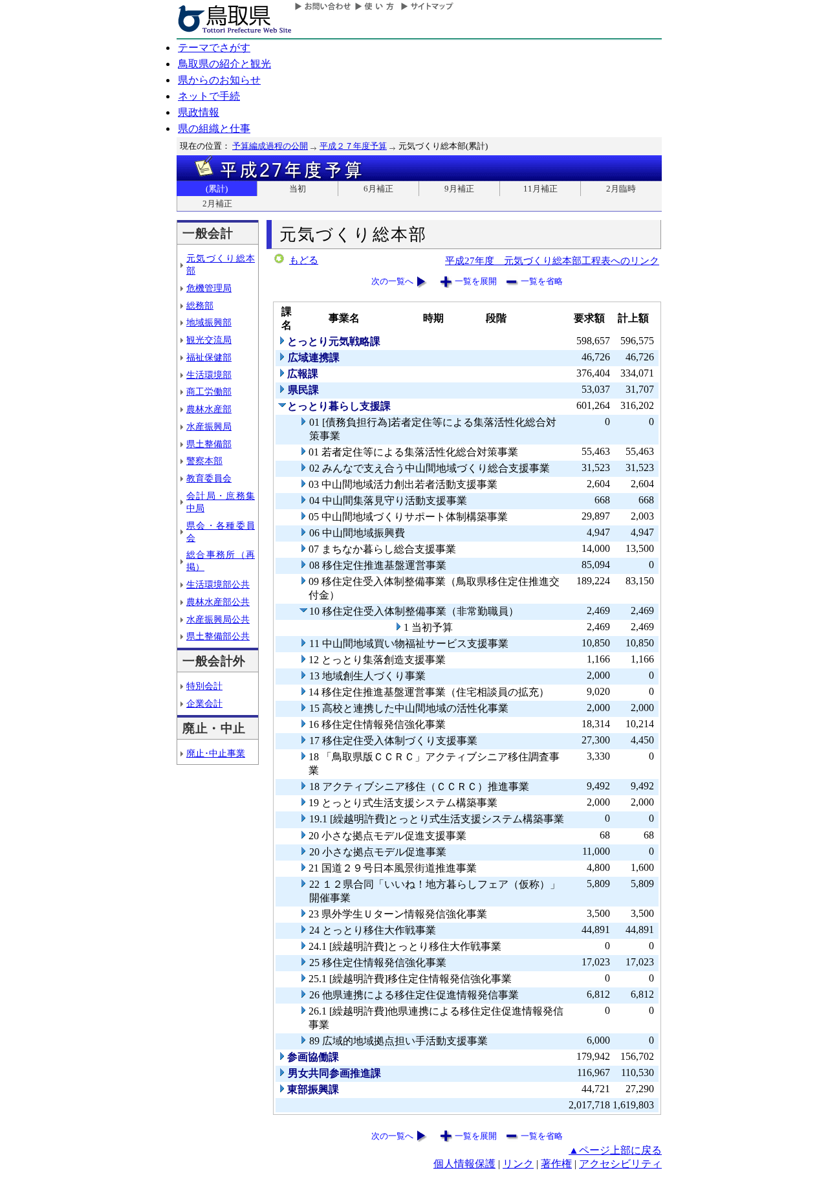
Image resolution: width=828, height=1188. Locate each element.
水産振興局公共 (218, 619)
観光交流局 (209, 340)
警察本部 (204, 461)
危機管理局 (209, 288)
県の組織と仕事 (214, 128)
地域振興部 (209, 322)
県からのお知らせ (219, 79)
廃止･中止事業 (215, 753)
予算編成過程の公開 (270, 146)
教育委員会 (209, 478)
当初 (297, 188)
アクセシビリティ (620, 1163)
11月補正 (540, 188)
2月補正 (217, 203)
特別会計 (204, 686)
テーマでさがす (214, 47)
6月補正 (378, 188)
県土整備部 (209, 444)
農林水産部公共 (218, 602)
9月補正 (459, 188)
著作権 (556, 1163)
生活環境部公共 (218, 584)
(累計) (217, 188)
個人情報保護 (464, 1163)
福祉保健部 (209, 357)
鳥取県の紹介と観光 (224, 63)
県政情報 (198, 112)
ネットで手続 (209, 96)
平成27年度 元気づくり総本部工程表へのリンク (552, 260)
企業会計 (204, 703)
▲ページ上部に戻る (615, 1150)
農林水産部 (209, 409)
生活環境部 (209, 374)
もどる (303, 260)
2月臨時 (621, 188)
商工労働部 (209, 391)
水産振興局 (209, 426)
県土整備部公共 (218, 636)
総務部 (199, 305)
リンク (518, 1163)
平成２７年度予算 (353, 146)
